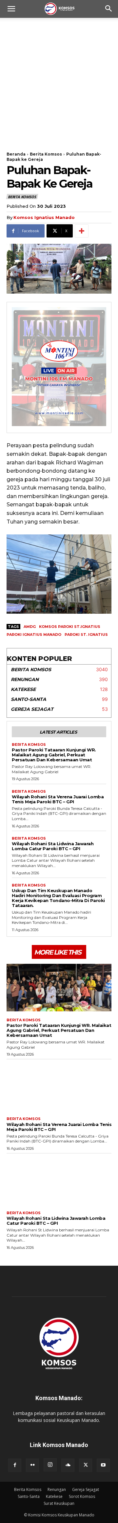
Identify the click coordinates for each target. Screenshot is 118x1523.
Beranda (16, 154)
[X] (85, 1465)
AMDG (30, 626)
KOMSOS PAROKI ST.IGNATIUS (69, 626)
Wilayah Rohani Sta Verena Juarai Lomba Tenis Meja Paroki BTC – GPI (58, 799)
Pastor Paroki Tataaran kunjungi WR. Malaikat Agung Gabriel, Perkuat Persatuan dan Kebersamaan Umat (54, 754)
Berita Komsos (46, 154)
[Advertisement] (59, 80)
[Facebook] (14, 1465)
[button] (11, 9)
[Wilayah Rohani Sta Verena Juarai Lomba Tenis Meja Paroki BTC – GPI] (59, 1086)
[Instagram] (50, 1464)
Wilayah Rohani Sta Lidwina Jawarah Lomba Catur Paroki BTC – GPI (52, 846)
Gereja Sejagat (85, 1489)
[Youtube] (103, 1465)
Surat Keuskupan (59, 1503)
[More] (81, 230)
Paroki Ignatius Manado (34, 634)
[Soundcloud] (67, 1465)
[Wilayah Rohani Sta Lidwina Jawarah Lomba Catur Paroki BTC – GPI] (59, 1180)
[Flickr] (32, 1465)
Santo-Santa (29, 1496)
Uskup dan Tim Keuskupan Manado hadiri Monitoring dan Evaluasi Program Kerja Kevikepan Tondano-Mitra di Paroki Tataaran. (58, 898)
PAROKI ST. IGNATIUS (86, 634)
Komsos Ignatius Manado (44, 217)
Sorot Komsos (82, 1496)
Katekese (54, 1496)
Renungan (57, 1489)
